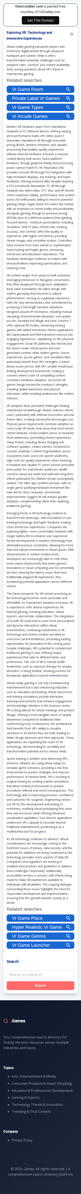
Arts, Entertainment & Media (34, 1076)
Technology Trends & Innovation (37, 1104)
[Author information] (71, 34)
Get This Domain (40, 20)
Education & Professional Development (42, 1090)
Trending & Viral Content (31, 1111)
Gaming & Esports (26, 1097)
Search (40, 985)
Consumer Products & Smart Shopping (42, 1083)
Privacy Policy (22, 1140)
